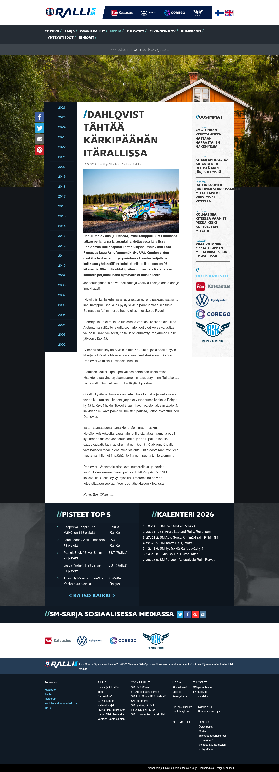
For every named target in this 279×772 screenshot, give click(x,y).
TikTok (48, 708)
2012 (62, 245)
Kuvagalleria (159, 50)
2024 (62, 127)
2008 (62, 285)
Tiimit (101, 692)
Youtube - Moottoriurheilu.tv (61, 703)
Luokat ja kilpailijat (108, 687)
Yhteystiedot (61, 38)
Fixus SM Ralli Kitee (143, 710)
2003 (62, 334)
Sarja (70, 31)
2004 (62, 324)
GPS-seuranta (106, 701)
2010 (62, 265)
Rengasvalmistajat (209, 711)
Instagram (50, 698)
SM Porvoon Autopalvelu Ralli (148, 714)
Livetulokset (200, 692)
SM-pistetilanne (202, 687)
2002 (62, 344)
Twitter (48, 694)
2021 (62, 156)
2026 (62, 107)
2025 (62, 117)
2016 (62, 206)
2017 (62, 196)
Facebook (50, 689)
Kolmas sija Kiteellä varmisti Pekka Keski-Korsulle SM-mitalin (211, 223)
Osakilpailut (92, 31)
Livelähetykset (181, 711)
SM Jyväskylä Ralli (142, 705)
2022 (62, 146)
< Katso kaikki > (92, 595)
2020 (62, 166)
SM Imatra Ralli (140, 701)
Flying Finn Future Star (111, 710)
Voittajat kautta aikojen (111, 719)
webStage (192, 768)
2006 (62, 304)
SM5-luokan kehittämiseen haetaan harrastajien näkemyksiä (209, 139)
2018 (62, 186)
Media (115, 31)
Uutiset (140, 50)
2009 (62, 275)
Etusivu (52, 31)
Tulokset (135, 31)
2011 (62, 255)
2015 (62, 215)
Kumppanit (191, 31)
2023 (62, 137)
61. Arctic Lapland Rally (145, 692)
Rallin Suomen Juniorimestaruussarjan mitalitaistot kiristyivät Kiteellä (218, 193)
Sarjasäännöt (105, 696)
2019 (62, 176)
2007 (62, 295)
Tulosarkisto (200, 696)
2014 (62, 225)
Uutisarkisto (212, 276)
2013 (62, 235)
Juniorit (86, 38)
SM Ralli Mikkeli (140, 687)
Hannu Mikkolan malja (111, 714)
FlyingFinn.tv (163, 31)
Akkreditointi (121, 50)
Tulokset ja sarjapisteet (212, 735)
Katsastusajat (106, 705)
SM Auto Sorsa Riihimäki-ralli (148, 696)
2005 (62, 314)
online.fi (230, 768)
